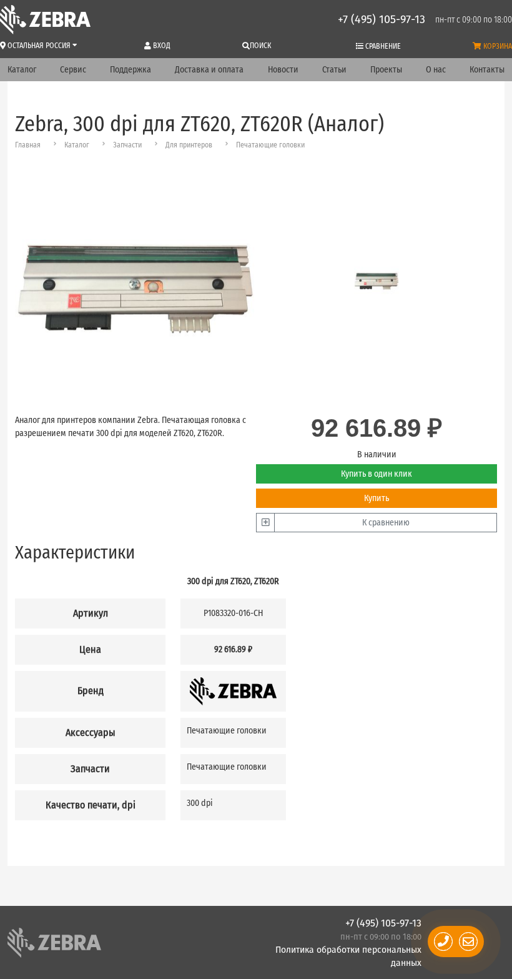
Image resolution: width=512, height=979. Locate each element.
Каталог (21, 69)
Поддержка (130, 69)
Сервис (73, 69)
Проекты (386, 69)
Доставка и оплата (209, 69)
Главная (28, 145)
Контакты (487, 69)
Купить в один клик (376, 474)
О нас (436, 69)
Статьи (334, 69)
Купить (376, 498)
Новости (283, 69)
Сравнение (382, 46)
